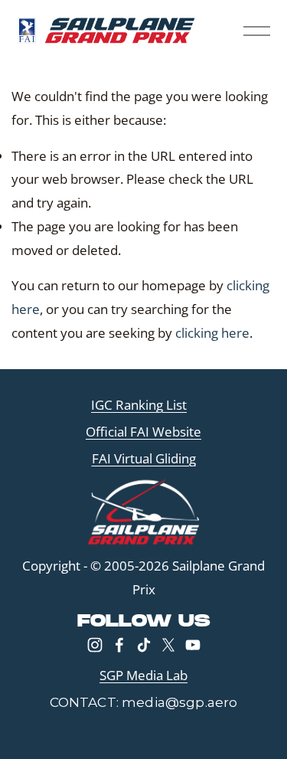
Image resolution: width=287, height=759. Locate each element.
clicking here (212, 333)
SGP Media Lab (143, 675)
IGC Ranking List (139, 405)
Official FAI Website (143, 431)
